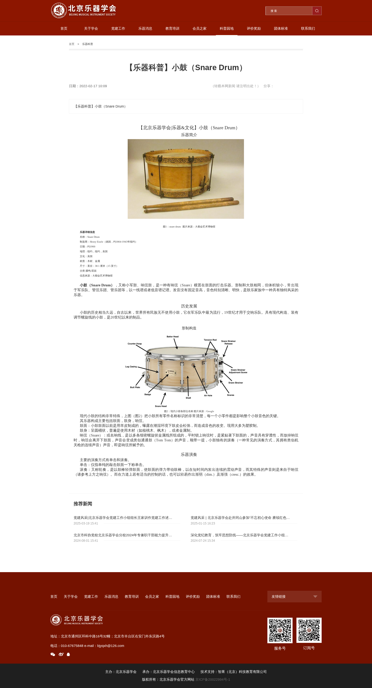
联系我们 (308, 28)
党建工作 (118, 28)
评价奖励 (254, 28)
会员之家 (200, 28)
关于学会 (91, 28)
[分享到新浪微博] (61, 654)
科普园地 (227, 28)
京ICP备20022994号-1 (212, 679)
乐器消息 (145, 28)
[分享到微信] (54, 654)
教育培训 (172, 28)
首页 (63, 28)
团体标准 (281, 28)
